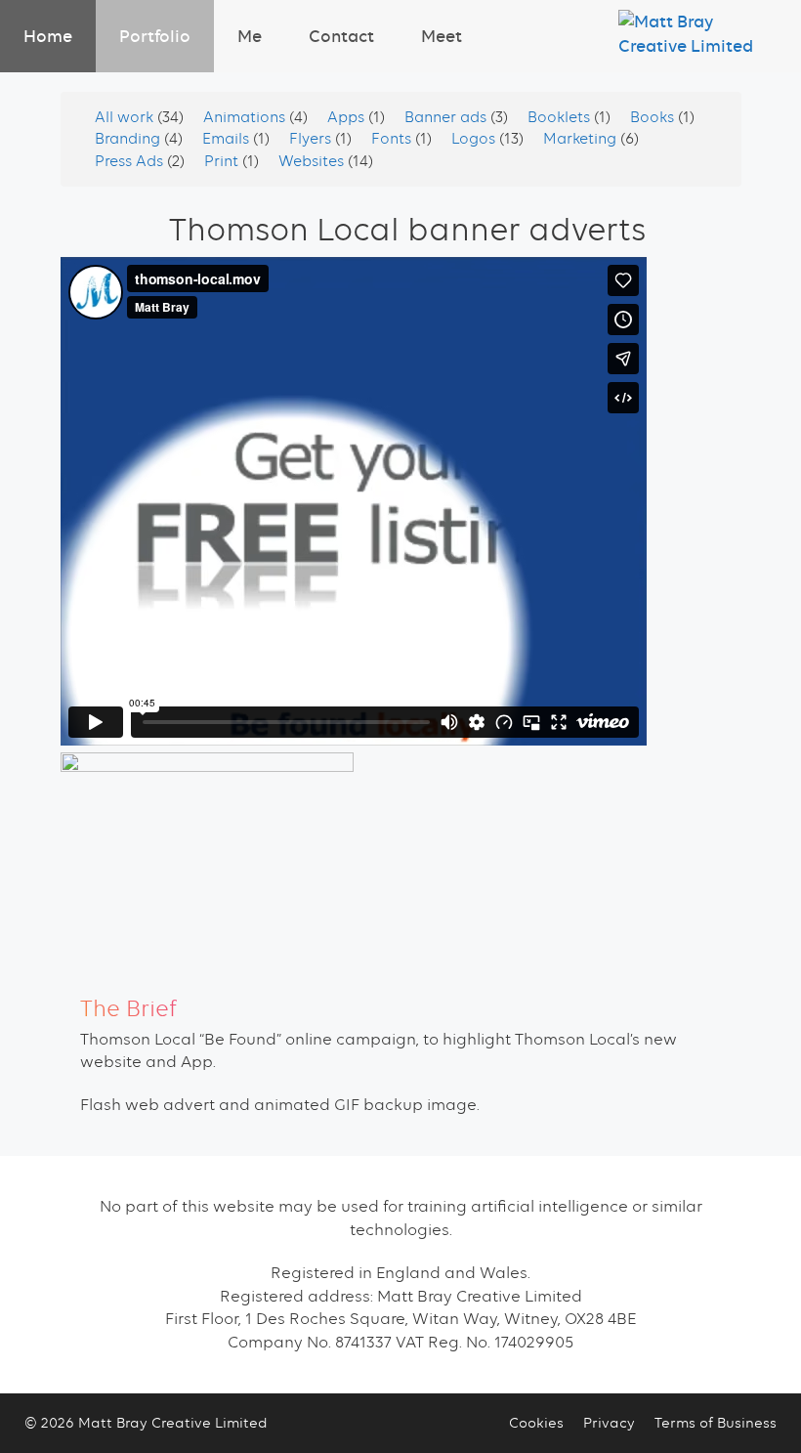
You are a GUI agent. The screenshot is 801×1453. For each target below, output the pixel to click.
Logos (475, 139)
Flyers (312, 139)
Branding (129, 139)
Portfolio (154, 36)
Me (249, 36)
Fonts (393, 139)
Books (654, 117)
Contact (341, 36)
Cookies (536, 1423)
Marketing (581, 139)
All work (126, 117)
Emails (227, 139)
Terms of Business (715, 1423)
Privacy (609, 1423)
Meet (441, 36)
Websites (313, 161)
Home (47, 36)
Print (223, 161)
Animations (246, 117)
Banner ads (447, 117)
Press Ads (131, 161)
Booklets (560, 117)
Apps (347, 117)
